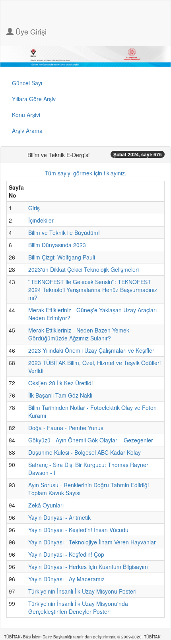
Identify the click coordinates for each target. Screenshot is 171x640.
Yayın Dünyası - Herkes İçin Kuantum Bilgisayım (88, 567)
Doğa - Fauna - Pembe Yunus (65, 428)
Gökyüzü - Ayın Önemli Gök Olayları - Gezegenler (90, 440)
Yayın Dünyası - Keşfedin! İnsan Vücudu (78, 530)
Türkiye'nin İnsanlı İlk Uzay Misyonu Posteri (82, 591)
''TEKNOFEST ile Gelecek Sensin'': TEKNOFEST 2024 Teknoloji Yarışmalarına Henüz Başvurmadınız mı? (92, 290)
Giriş (34, 208)
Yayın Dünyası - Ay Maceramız (66, 579)
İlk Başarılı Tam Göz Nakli (60, 395)
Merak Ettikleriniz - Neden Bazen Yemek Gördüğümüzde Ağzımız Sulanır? (78, 334)
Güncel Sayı (27, 83)
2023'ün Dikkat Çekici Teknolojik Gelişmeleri (83, 269)
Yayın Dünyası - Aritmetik (59, 517)
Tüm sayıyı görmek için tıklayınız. (85, 173)
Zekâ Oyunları (46, 505)
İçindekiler (41, 220)
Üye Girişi (30, 31)
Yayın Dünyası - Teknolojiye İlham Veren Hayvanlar (92, 542)
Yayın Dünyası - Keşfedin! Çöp (66, 554)
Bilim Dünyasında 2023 (57, 245)
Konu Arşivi (26, 115)
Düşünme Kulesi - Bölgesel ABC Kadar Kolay (84, 452)
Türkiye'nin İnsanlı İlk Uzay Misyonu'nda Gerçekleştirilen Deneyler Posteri (78, 607)
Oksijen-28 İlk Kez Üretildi (60, 383)
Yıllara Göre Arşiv (34, 99)
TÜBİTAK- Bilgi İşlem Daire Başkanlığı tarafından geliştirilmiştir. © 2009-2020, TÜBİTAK (82, 637)
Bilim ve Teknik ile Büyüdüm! (64, 232)
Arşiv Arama (27, 131)
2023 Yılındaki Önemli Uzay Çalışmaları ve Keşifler (91, 350)
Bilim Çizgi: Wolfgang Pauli (61, 257)
